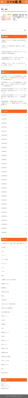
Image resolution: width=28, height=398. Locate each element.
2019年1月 (4, 212)
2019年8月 (4, 183)
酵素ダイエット (5, 364)
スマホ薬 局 (14, 1)
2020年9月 (4, 147)
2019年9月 (4, 179)
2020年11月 (4, 139)
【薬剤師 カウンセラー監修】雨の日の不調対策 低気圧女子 (13, 41)
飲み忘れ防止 (4, 372)
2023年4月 (4, 115)
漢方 (2, 328)
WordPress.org (4, 388)
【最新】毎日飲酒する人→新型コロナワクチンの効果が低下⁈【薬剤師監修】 (13, 52)
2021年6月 (4, 123)
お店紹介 (3, 247)
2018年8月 (4, 232)
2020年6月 (4, 159)
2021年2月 (4, 127)
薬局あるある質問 (5, 356)
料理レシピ (4, 316)
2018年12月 (4, 216)
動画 (2, 295)
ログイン (3, 383)
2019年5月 (4, 196)
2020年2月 (4, 167)
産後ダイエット (5, 340)
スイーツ (3, 255)
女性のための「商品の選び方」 (9, 304)
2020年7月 (4, 155)
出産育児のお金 (5, 291)
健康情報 (3, 287)
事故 (2, 275)
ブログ (3, 271)
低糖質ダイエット (5, 283)
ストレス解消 (4, 259)
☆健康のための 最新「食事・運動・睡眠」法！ (13, 243)
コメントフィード (5, 386)
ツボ (2, 267)
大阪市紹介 (4, 300)
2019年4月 (4, 200)
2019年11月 (4, 171)
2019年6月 (4, 192)
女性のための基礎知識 (6, 308)
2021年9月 (4, 119)
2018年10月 (4, 224)
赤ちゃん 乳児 (5, 360)
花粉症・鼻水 (4, 348)
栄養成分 (3, 324)
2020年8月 (4, 151)
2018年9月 (4, 228)
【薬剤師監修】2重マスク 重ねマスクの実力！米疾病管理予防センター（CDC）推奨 (13, 58)
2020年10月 (4, 143)
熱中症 (3, 336)
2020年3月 (4, 163)
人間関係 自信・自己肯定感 (8, 279)
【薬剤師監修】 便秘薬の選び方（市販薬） (12, 101)
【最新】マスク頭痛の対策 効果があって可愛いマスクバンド (13, 46)
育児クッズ (4, 344)
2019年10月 (4, 175)
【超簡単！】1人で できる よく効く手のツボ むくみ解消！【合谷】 (13, 64)
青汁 (2, 368)
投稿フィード (4, 385)
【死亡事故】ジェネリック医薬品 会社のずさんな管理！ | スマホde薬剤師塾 (14, 77)
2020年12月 (4, 135)
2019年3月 (4, 204)
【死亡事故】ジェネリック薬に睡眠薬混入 (11, 76)
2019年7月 (4, 188)
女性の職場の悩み (5, 312)
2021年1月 (4, 131)
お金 (2, 251)
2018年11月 (4, 220)
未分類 (3, 320)
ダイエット (4, 263)
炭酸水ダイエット (5, 332)
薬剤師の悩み (4, 352)
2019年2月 (4, 208)
